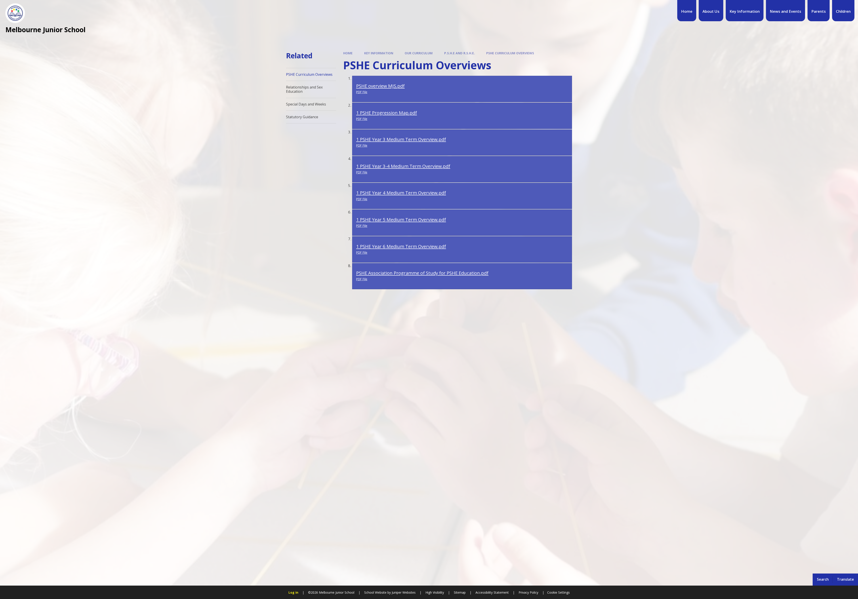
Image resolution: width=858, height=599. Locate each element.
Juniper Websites (403, 592)
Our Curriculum (419, 53)
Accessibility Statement (492, 592)
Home (348, 53)
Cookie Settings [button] (558, 592)
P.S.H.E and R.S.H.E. (459, 53)
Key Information (378, 53)
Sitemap (460, 592)
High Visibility (434, 592)
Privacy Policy (528, 592)
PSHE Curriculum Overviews (510, 53)
